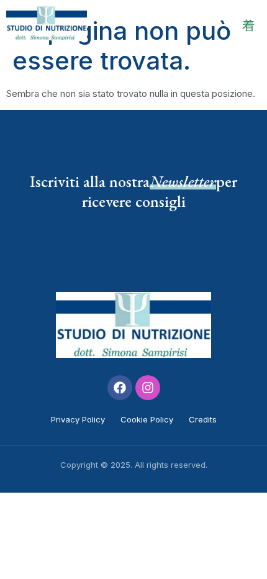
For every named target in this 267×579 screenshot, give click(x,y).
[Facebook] (119, 387)
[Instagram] (147, 387)
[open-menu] (248, 25)
